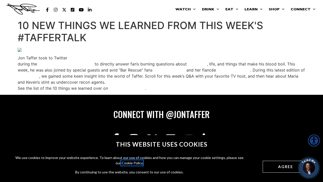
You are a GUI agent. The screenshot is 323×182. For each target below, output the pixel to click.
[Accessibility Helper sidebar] (314, 140)
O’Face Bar (197, 63)
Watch (183, 9)
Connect (301, 9)
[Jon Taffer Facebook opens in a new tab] (47, 10)
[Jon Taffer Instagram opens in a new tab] (55, 10)
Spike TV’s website (127, 88)
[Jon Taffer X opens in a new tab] (64, 10)
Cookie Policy (132, 163)
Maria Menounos (169, 70)
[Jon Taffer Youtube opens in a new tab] (81, 10)
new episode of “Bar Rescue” (65, 63)
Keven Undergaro (233, 70)
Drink (208, 9)
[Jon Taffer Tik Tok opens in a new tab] (72, 10)
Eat (229, 9)
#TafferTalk (28, 76)
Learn (251, 9)
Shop (274, 9)
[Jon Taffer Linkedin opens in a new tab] (89, 10)
